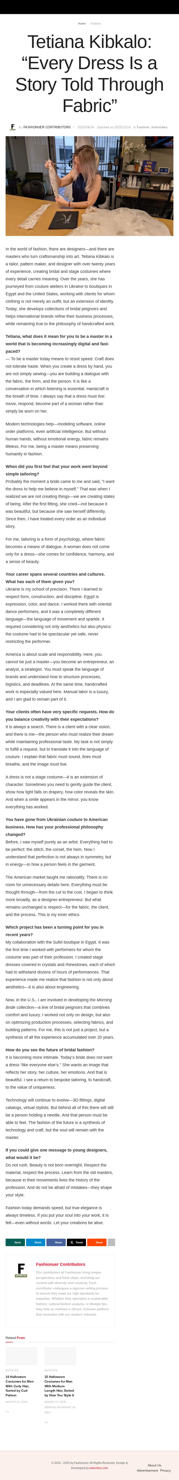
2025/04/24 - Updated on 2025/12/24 (104, 127)
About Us (154, 1465)
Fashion (96, 23)
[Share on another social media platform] (111, 1242)
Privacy (165, 1470)
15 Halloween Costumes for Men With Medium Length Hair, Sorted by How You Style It (59, 1386)
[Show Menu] (8, 7)
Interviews (159, 127)
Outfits (12, 1370)
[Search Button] (171, 7)
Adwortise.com (98, 1468)
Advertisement (147, 1470)
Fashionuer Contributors (47, 127)
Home (82, 23)
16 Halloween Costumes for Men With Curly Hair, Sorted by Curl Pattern (20, 1386)
